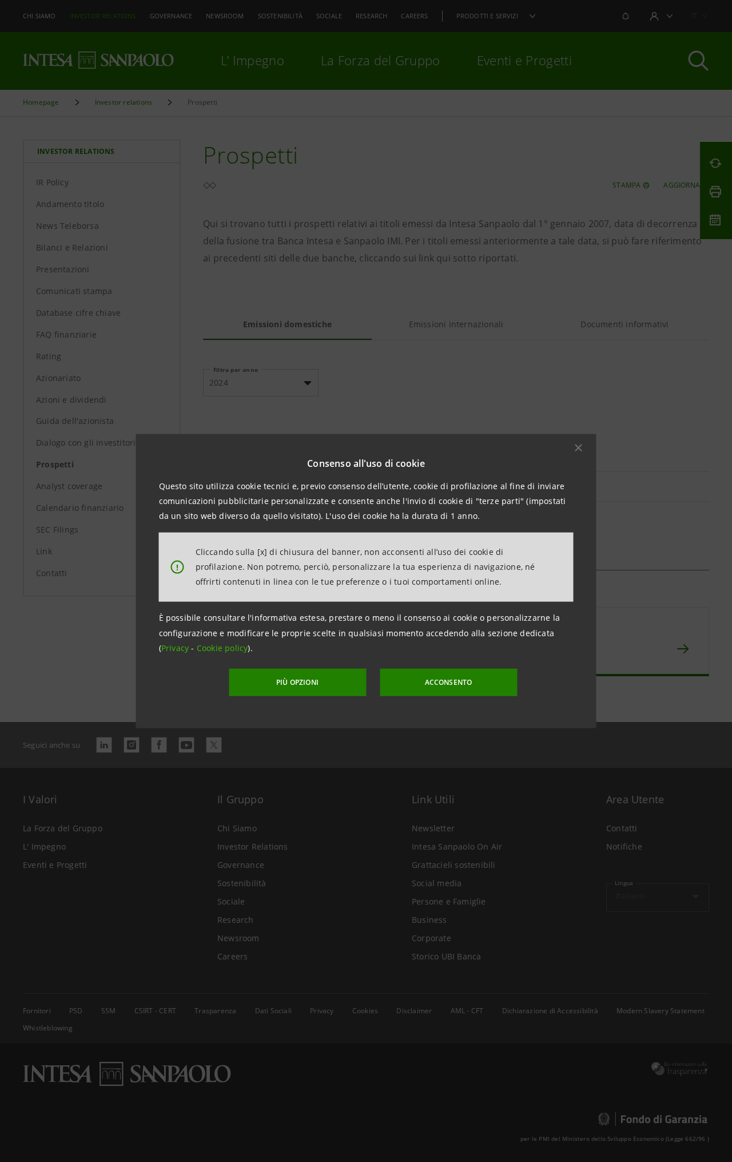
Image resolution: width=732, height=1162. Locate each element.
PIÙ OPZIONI (297, 682)
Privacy (176, 648)
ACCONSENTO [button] (448, 682)
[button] (578, 447)
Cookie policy (222, 648)
